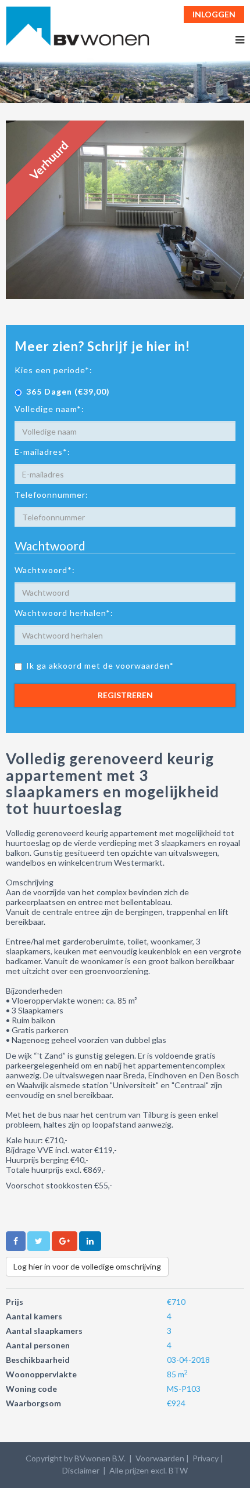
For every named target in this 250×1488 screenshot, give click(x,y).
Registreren (125, 695)
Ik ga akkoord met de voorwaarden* (100, 665)
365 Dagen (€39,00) (68, 391)
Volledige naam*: (49, 409)
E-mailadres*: (42, 452)
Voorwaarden (159, 1458)
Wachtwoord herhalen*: (64, 613)
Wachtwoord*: (45, 570)
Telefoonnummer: (51, 494)
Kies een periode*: (53, 370)
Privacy (205, 1458)
